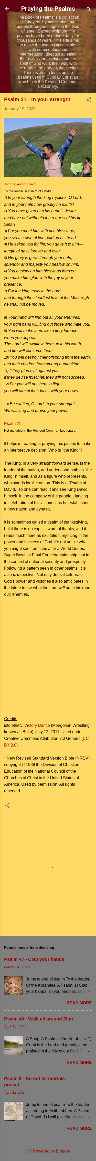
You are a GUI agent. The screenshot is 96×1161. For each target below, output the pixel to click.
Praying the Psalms (48, 8)
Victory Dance (37, 725)
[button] (89, 101)
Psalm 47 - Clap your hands (34, 959)
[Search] (89, 10)
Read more (79, 1003)
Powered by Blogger (51, 1151)
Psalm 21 (12, 423)
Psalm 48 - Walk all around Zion (38, 1018)
